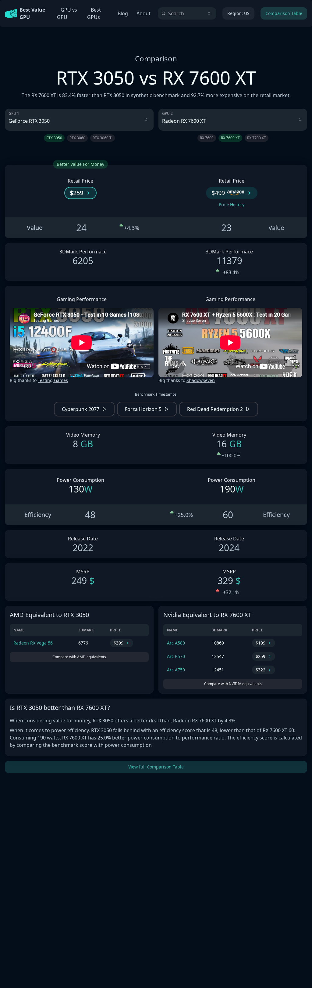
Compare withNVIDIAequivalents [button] (233, 683)
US (238, 13)
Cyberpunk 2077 (80, 409)
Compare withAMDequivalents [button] (79, 656)
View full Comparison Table (156, 767)
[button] (80, 193)
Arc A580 (176, 643)
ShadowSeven (200, 380)
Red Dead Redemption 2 (215, 409)
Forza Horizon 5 (143, 409)
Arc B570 (176, 656)
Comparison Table (283, 13)
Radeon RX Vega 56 (33, 643)
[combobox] (187, 13)
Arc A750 (176, 670)
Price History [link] (231, 204)
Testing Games (53, 380)
